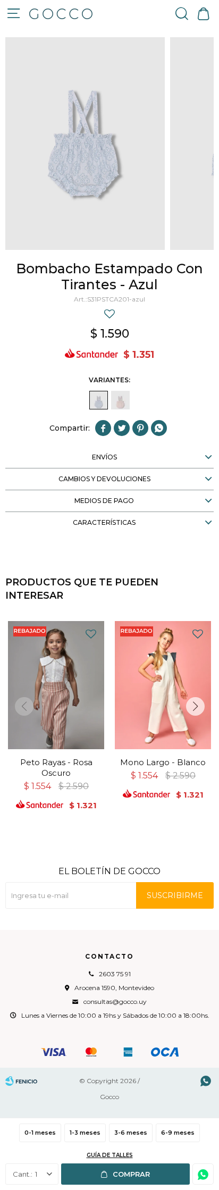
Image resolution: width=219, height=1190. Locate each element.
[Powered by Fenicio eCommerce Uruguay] (21, 1081)
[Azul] (98, 400)
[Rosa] (120, 400)
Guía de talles (110, 1155)
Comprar (131, 1174)
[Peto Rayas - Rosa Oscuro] (56, 685)
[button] (181, 13)
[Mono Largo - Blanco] (163, 685)
